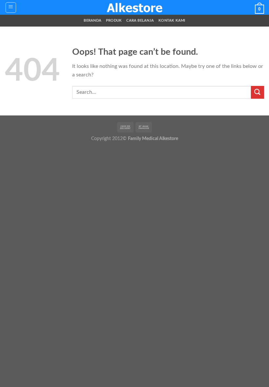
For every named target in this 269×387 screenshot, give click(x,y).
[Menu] (11, 7)
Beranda (92, 20)
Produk (114, 20)
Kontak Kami (171, 20)
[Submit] (257, 92)
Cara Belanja (140, 20)
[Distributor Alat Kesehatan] (134, 7)
